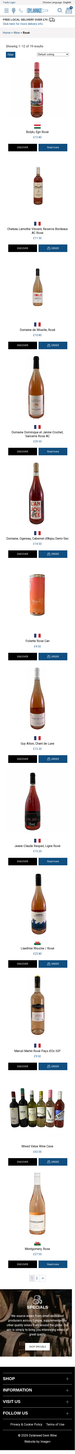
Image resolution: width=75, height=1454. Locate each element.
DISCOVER (22, 147)
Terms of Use (55, 1424)
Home (7, 32)
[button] (53, 248)
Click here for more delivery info (23, 24)
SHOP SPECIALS (37, 1346)
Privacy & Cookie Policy (26, 1424)
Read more (53, 147)
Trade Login (9, 2)
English (67, 2)
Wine (17, 32)
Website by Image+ (37, 1441)
